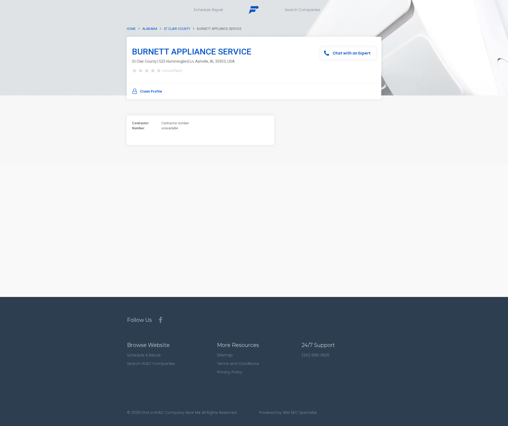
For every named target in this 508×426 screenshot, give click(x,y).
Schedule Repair (208, 9)
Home (131, 29)
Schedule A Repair (144, 355)
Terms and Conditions (238, 363)
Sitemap (225, 355)
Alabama (149, 29)
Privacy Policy (229, 372)
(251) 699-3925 (315, 355)
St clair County (177, 29)
